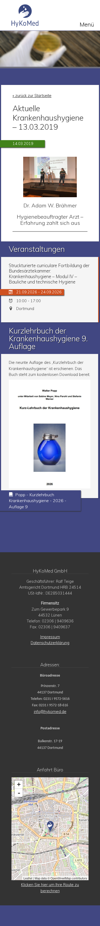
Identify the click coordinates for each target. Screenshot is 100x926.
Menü (87, 24)
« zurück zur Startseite (32, 95)
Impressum (50, 636)
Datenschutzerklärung (50, 642)
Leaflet (27, 878)
